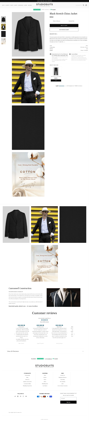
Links (63, 383)
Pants (45, 379)
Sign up (68, 402)
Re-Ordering (62, 381)
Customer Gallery (27, 383)
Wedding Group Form (27, 385)
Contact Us (62, 375)
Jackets (45, 377)
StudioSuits (46, 419)
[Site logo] (44, 366)
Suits (45, 375)
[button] (83, 5)
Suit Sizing (62, 379)
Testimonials (27, 375)
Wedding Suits (45, 383)
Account (78, 5)
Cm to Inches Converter (62, 385)
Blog (27, 377)
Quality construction (27, 381)
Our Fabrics (45, 385)
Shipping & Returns (63, 377)
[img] (44, 320)
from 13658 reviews (44, 321)
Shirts (45, 381)
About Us (27, 379)
